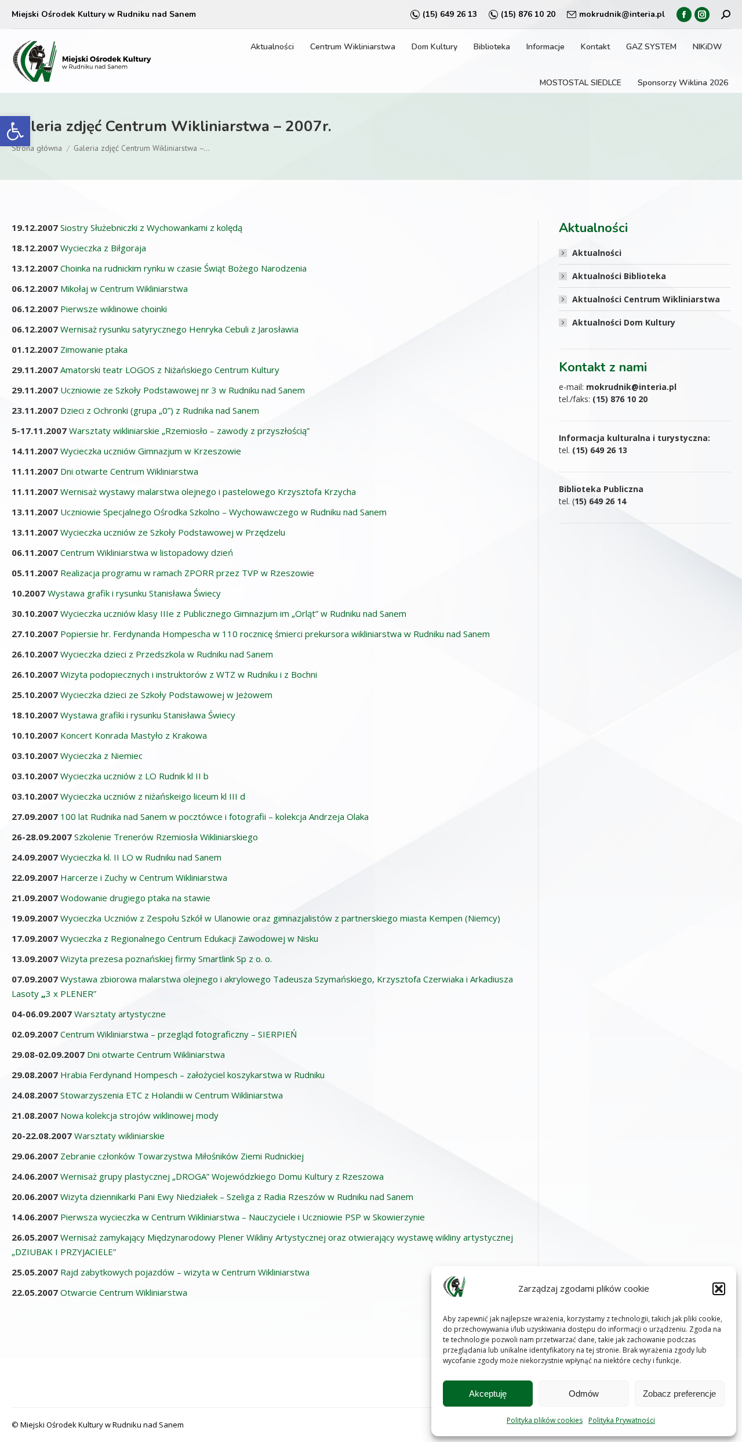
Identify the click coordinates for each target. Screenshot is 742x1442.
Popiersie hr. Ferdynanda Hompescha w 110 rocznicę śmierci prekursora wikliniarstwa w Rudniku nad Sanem (275, 633)
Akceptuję (488, 1393)
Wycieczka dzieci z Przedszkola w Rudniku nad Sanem (166, 654)
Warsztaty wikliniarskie (119, 1135)
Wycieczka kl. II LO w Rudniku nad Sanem (140, 857)
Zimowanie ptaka (94, 349)
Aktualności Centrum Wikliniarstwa (646, 299)
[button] (15, 131)
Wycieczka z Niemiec (101, 755)
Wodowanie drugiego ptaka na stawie (135, 897)
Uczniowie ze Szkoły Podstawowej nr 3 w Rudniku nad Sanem (182, 390)
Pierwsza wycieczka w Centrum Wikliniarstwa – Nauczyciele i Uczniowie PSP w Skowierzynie (242, 1217)
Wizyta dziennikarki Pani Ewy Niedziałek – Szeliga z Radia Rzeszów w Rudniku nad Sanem (236, 1196)
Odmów (584, 1393)
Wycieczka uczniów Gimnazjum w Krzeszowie (150, 451)
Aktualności (596, 252)
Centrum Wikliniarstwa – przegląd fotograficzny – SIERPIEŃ (178, 1034)
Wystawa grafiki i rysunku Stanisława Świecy (147, 715)
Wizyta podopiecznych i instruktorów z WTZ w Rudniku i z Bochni (188, 674)
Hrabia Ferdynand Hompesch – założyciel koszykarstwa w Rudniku (192, 1074)
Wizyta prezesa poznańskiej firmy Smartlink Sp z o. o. (166, 958)
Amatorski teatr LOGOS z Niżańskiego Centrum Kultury (169, 369)
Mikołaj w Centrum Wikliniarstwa (124, 288)
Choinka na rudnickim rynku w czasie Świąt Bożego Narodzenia (183, 268)
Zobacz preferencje (679, 1393)
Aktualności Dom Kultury (623, 322)
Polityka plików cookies (545, 1420)
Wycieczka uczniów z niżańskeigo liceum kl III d (152, 796)
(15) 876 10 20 (528, 14)
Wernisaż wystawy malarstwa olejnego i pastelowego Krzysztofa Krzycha (208, 491)
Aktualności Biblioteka (619, 275)
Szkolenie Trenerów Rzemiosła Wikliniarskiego (166, 837)
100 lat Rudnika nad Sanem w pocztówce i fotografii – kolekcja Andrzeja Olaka (214, 816)
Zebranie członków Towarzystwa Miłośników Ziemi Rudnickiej (182, 1156)
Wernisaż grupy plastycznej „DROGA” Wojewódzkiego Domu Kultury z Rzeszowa (222, 1176)
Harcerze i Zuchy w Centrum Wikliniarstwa (143, 877)
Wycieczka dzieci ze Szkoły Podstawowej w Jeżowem (166, 694)
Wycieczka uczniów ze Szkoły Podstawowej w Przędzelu (172, 532)
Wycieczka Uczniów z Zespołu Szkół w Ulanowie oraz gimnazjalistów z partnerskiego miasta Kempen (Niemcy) (280, 918)
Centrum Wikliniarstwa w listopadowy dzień (146, 552)
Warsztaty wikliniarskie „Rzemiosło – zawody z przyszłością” (189, 430)
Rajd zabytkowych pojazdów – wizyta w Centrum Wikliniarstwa (185, 1272)
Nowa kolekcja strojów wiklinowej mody (139, 1115)
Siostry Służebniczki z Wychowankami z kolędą (151, 227)
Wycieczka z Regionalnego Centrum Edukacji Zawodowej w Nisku (189, 938)
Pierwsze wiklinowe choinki (113, 309)
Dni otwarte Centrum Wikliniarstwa (129, 471)
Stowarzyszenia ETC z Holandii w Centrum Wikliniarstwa (171, 1095)
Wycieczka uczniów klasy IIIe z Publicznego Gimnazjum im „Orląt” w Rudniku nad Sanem (233, 613)
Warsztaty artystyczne (120, 1014)
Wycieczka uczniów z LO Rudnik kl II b (134, 776)
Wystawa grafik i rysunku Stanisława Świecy (134, 593)
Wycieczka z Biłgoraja (103, 248)
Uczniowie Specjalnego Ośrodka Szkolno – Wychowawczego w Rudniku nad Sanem (223, 512)
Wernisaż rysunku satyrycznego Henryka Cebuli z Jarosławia (179, 329)
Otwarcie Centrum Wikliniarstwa (123, 1292)
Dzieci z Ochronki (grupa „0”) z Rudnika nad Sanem (159, 410)
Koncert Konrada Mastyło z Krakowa (133, 735)
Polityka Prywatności (621, 1420)
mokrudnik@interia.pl (622, 14)
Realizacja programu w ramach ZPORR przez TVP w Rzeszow (183, 573)
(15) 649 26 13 (450, 14)
